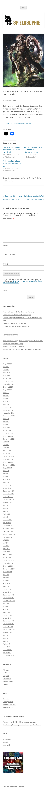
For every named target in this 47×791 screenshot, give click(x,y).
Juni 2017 (6, 638)
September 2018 (9, 601)
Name (6, 245)
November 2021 (8, 494)
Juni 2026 (6, 367)
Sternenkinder (8, 681)
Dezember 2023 (8, 433)
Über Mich (6, 745)
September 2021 (9, 499)
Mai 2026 (6, 370)
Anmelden (6, 699)
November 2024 (8, 413)
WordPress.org (8, 707)
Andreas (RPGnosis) (10, 341)
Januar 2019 (7, 592)
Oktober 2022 (8, 462)
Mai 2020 (6, 546)
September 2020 (9, 534)
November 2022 (8, 459)
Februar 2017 (7, 650)
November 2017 (8, 624)
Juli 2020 (6, 540)
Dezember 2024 (8, 410)
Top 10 (5, 684)
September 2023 (9, 439)
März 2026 (6, 375)
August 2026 (7, 364)
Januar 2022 (7, 488)
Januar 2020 (7, 557)
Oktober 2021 (8, 497)
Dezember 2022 (8, 456)
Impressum (7, 739)
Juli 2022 (6, 471)
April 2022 (6, 479)
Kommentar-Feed (9, 705)
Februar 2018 (7, 615)
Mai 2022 (6, 476)
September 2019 (9, 569)
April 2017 (6, 644)
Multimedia (7, 673)
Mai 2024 (6, 424)
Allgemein (6, 670)
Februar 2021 (7, 520)
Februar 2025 (7, 407)
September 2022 (9, 465)
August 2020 (7, 537)
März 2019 (6, 586)
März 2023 (6, 448)
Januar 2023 (7, 453)
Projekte (38, 178)
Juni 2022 (6, 474)
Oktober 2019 (8, 566)
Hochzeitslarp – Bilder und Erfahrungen (17, 315)
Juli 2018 (6, 603)
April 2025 (6, 401)
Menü (23, 7)
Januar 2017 (7, 653)
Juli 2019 (6, 575)
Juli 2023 (6, 442)
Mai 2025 (6, 398)
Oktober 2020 (8, 531)
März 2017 (6, 647)
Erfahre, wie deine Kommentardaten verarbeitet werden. (22, 282)
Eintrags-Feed (8, 702)
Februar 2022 (7, 485)
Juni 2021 (6, 508)
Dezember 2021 (8, 491)
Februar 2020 (7, 554)
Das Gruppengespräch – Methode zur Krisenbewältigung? (33, 149)
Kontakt (22, 346)
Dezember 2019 (8, 560)
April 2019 (6, 583)
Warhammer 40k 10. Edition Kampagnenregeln (19, 722)
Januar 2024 (7, 430)
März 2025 (6, 404)
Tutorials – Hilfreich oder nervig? (14, 323)
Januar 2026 (7, 378)
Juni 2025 (6, 396)
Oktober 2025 (8, 387)
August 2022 (7, 468)
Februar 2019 (7, 589)
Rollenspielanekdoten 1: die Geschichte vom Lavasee (12, 163)
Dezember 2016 (8, 655)
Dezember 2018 (8, 595)
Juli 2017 (6, 635)
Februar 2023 (7, 450)
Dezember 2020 (8, 525)
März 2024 (6, 427)
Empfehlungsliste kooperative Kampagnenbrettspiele (22, 725)
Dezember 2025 (8, 381)
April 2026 (6, 372)
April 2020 (6, 549)
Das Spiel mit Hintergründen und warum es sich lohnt (11, 149)
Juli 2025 (6, 393)
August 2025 (7, 390)
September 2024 (9, 416)
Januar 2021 (7, 523)
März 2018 (6, 612)
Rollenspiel (7, 679)
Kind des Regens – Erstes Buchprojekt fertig (18, 312)
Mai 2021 (6, 511)
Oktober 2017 (8, 627)
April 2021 (6, 514)
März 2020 (6, 551)
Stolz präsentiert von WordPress (13, 787)
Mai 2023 (6, 445)
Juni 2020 (6, 543)
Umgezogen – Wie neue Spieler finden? (17, 326)
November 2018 (8, 598)
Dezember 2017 (8, 621)
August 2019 (7, 572)
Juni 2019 (6, 577)
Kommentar (8, 219)
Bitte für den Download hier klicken (17, 123)
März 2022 (6, 482)
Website (6, 264)
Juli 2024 (6, 419)
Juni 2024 (6, 422)
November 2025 (8, 384)
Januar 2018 (7, 618)
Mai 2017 (6, 641)
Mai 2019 (6, 580)
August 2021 (7, 502)
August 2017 (7, 632)
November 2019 (8, 563)
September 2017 (9, 629)
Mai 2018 (6, 606)
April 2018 (6, 609)
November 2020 (8, 528)
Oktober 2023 (8, 436)
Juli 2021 (6, 505)
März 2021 (6, 517)
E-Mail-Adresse (10, 255)
